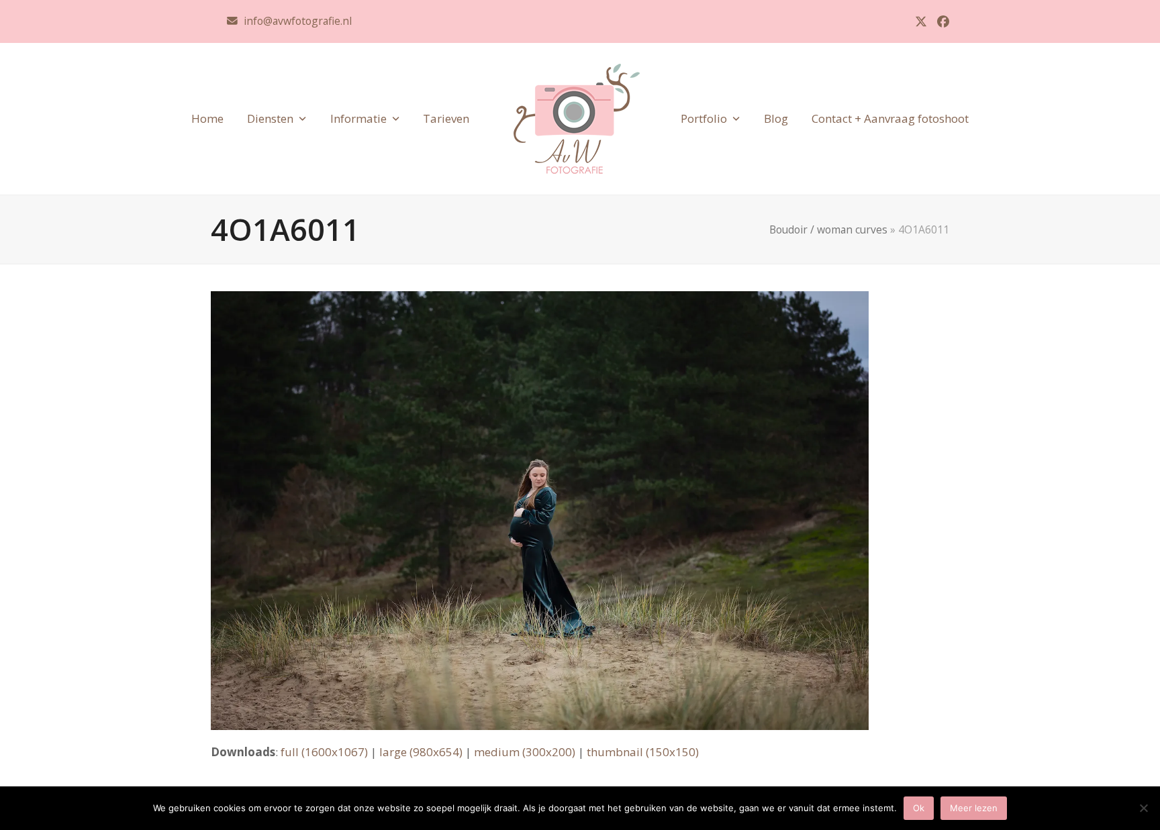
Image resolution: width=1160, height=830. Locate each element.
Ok (918, 807)
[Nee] (1143, 808)
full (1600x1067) (324, 752)
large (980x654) (421, 752)
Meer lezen (974, 807)
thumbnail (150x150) (643, 752)
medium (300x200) (524, 752)
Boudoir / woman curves (828, 229)
